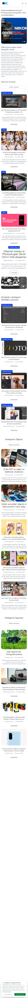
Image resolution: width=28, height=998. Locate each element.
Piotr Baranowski (9, 114)
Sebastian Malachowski (9, 197)
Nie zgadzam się (8, 994)
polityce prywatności (6, 991)
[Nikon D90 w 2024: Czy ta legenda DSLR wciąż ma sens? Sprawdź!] (14, 31)
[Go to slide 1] (22, 41)
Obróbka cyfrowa (6, 93)
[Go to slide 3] (24, 41)
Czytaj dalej (14, 272)
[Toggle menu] (25, 3)
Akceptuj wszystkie (20, 994)
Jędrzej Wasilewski (7, 38)
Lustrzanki (7, 29)
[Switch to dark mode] (22, 3)
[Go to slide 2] (23, 41)
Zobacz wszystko (14, 87)
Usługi (4, 129)
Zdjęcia (4, 212)
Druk (3, 172)
